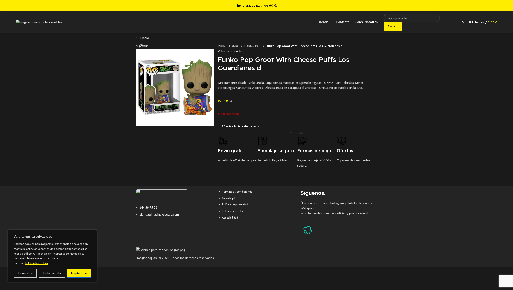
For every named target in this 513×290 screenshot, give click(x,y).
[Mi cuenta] (451, 22)
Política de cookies (36, 263)
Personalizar (25, 273)
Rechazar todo (52, 273)
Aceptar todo (79, 273)
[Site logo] (39, 22)
